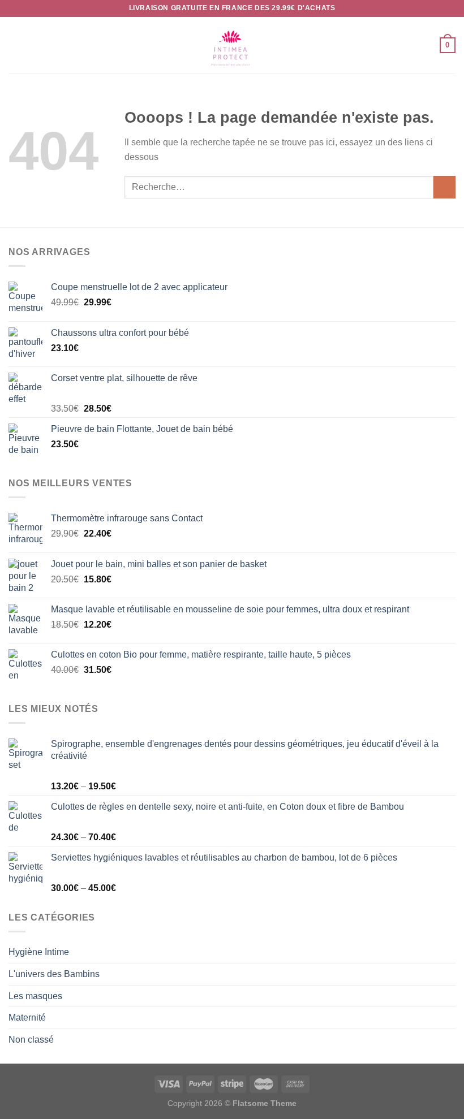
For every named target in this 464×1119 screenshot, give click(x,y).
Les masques (35, 996)
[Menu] (15, 45)
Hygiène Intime (38, 952)
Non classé (31, 1039)
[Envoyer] (444, 187)
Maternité (27, 1017)
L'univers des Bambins (54, 974)
